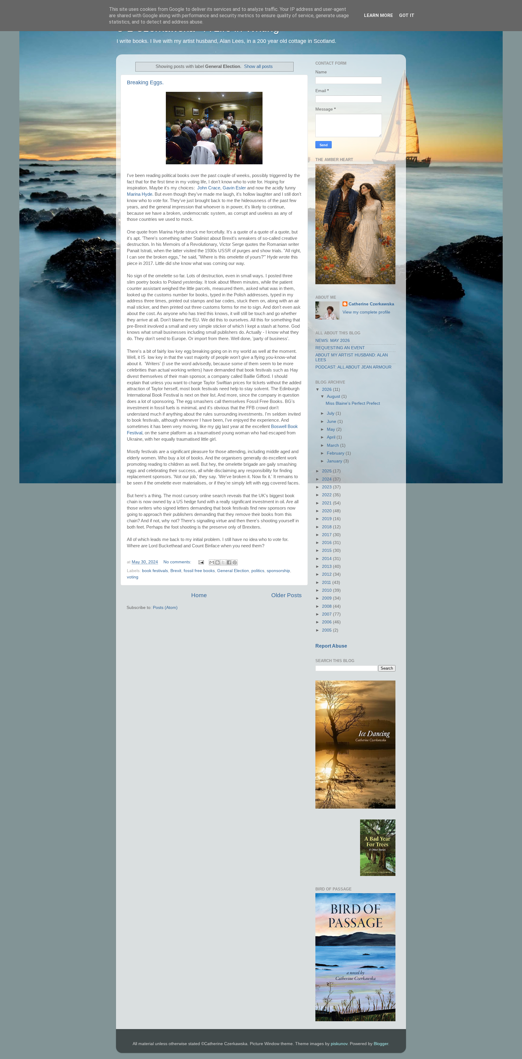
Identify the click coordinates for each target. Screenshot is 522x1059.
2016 (327, 542)
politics (257, 570)
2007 (327, 614)
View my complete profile (366, 312)
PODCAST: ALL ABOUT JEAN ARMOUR (353, 367)
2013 (327, 566)
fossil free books (199, 570)
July (331, 413)
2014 (327, 558)
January (335, 461)
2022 (327, 495)
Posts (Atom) (165, 607)
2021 (327, 503)
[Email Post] (200, 562)
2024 (327, 479)
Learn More (378, 15)
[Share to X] (223, 562)
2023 (327, 487)
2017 (327, 535)
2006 (327, 622)
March (333, 445)
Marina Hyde (139, 194)
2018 (327, 527)
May (331, 429)
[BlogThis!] (217, 562)
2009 (327, 598)
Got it (406, 15)
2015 (327, 550)
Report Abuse (331, 646)
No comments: (177, 562)
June (332, 421)
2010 (327, 590)
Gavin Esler (234, 187)
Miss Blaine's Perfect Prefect (353, 403)
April (332, 437)
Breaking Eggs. (145, 82)
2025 (327, 471)
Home (199, 595)
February (336, 453)
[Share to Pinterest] (235, 562)
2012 (327, 574)
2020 (327, 511)
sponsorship (278, 570)
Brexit (175, 570)
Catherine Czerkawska (371, 304)
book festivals (155, 570)
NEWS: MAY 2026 (332, 340)
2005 (327, 630)
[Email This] (212, 562)
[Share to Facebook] (229, 562)
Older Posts (286, 595)
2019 (327, 519)
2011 (327, 582)
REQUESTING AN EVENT (340, 348)
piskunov (339, 1043)
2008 (327, 606)
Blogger (381, 1043)
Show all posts (258, 66)
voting (132, 577)
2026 (327, 389)
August (334, 396)
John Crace (208, 187)
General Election (233, 570)
